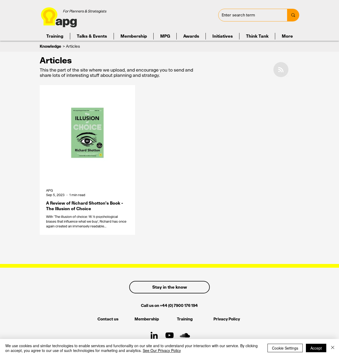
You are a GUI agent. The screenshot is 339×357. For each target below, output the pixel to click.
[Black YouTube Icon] (169, 335)
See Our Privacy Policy (162, 350)
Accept (316, 348)
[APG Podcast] (185, 335)
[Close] (332, 348)
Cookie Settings (285, 348)
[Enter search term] (293, 15)
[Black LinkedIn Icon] (154, 335)
